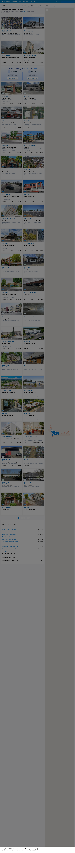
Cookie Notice (4, 851)
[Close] (73, 850)
